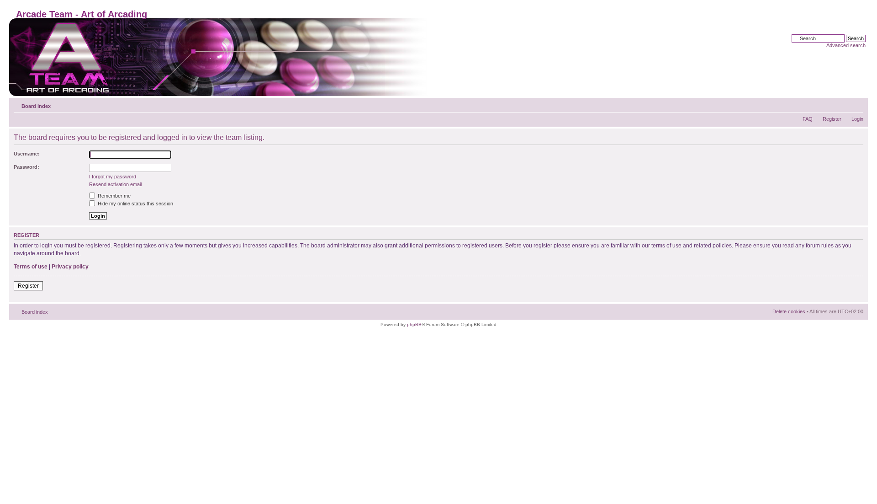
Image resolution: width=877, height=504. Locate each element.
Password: (26, 167)
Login (857, 119)
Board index (36, 106)
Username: (27, 153)
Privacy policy (70, 266)
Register (832, 119)
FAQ (808, 119)
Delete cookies (788, 311)
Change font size (856, 104)
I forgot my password (112, 176)
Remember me (113, 195)
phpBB (414, 324)
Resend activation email (115, 184)
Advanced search (846, 45)
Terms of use (31, 266)
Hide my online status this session (134, 203)
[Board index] (219, 57)
